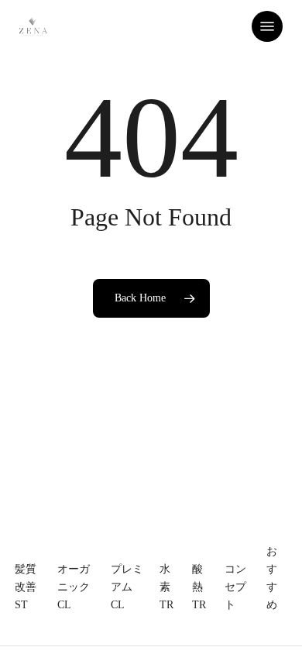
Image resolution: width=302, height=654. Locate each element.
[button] (267, 26)
